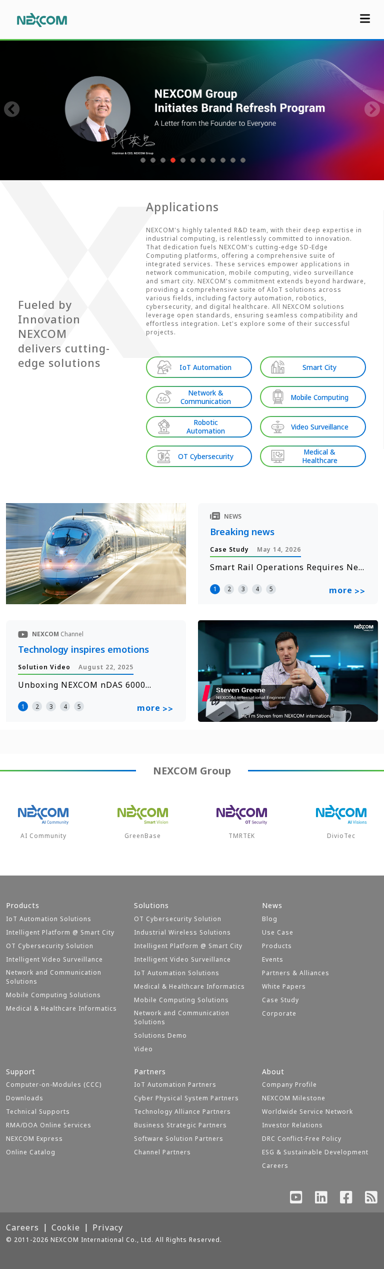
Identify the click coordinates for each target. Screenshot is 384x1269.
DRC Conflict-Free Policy (302, 1138)
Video (143, 1049)
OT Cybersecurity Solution (50, 946)
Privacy (107, 1227)
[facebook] (346, 1199)
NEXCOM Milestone (294, 1098)
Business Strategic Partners (180, 1125)
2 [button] (229, 589)
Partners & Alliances (296, 973)
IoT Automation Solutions (49, 919)
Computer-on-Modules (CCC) (54, 1084)
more (347, 591)
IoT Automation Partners (175, 1084)
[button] (142, 160)
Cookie (66, 1227)
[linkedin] (321, 1199)
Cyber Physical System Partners (186, 1098)
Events (273, 959)
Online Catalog (31, 1152)
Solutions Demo (160, 1035)
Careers (275, 1165)
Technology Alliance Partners (182, 1111)
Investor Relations (292, 1125)
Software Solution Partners (179, 1138)
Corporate (279, 1013)
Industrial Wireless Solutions (182, 932)
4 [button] (257, 589)
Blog (270, 919)
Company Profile (289, 1084)
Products (277, 946)
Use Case (278, 932)
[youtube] (296, 1199)
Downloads (25, 1098)
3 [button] (243, 589)
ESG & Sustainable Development (315, 1152)
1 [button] (215, 589)
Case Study (280, 1000)
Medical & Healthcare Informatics (61, 1008)
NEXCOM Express (34, 1138)
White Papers (284, 986)
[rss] (371, 1199)
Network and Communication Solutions (54, 977)
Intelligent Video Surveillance (54, 959)
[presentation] (12, 110)
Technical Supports (38, 1111)
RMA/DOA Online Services (49, 1125)
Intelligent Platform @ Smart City (60, 932)
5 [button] (271, 589)
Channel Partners (162, 1152)
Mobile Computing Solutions (53, 995)
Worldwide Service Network (307, 1111)
